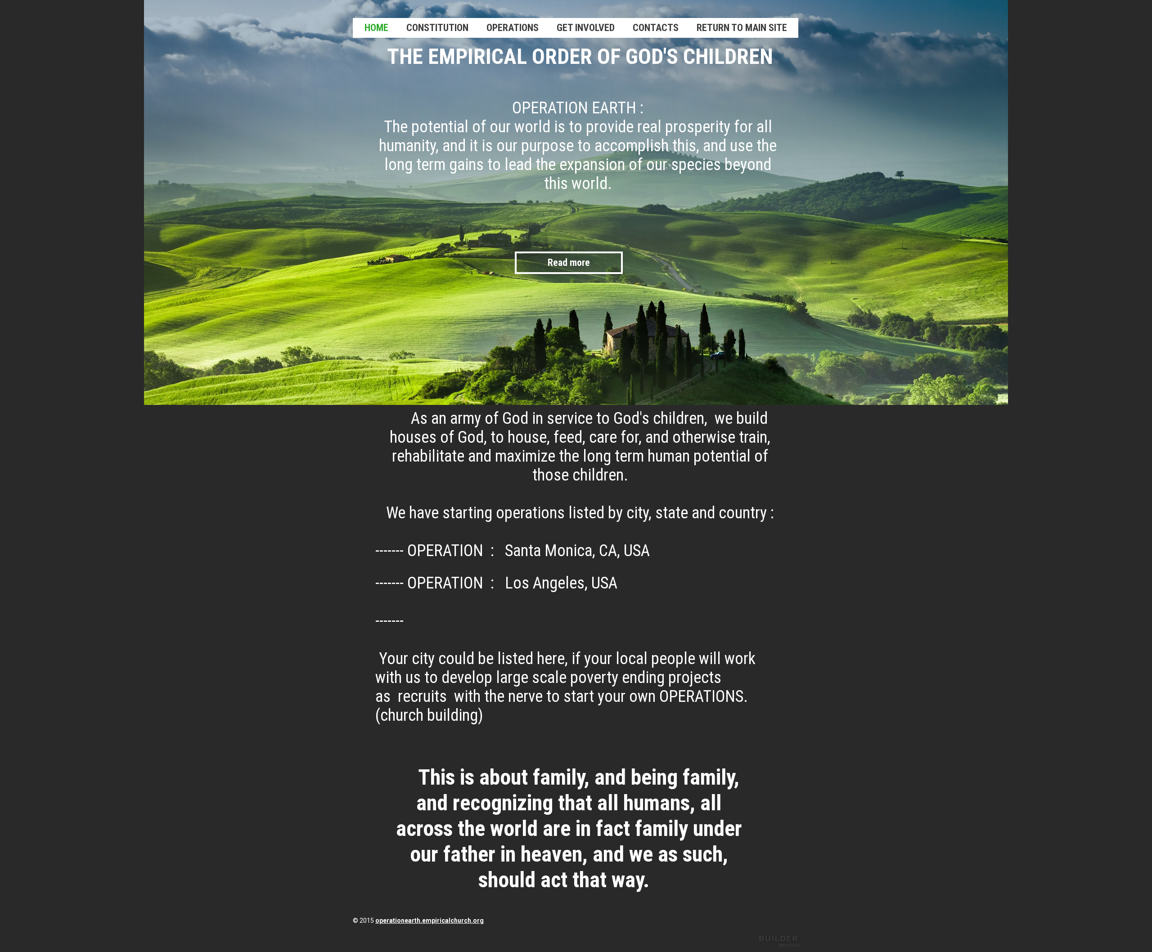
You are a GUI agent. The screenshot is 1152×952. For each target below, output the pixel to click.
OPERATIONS (512, 27)
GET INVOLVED (586, 27)
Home (376, 27)
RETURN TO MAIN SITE (742, 27)
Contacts (656, 27)
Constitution (437, 27)
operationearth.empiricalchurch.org (429, 920)
